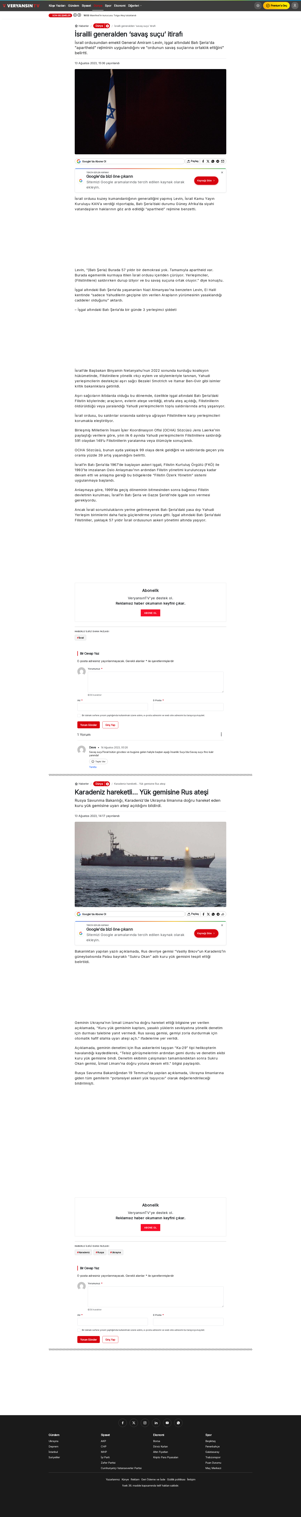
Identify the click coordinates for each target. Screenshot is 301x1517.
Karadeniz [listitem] (83, 1252)
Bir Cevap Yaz (89, 653)
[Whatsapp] (178, 1423)
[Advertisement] (150, 240)
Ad (80, 700)
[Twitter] (134, 1423)
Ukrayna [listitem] (115, 1252)
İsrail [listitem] (80, 637)
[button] (107, 25)
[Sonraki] (79, 15)
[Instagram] (145, 1423)
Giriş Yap (110, 724)
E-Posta (158, 700)
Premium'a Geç (279, 5)
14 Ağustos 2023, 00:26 (114, 747)
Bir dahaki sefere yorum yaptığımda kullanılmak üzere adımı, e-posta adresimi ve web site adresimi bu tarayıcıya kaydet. (143, 715)
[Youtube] (167, 1423)
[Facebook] (122, 1423)
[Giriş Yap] (294, 5)
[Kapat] (222, 172)
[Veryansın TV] (21, 5)
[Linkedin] (156, 1423)
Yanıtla (93, 766)
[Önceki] (75, 15)
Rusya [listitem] (100, 1252)
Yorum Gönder (88, 724)
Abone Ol (150, 613)
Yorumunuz (95, 668)
